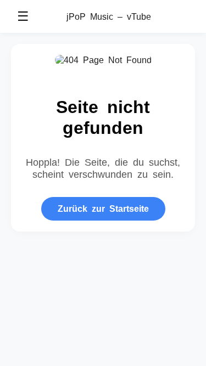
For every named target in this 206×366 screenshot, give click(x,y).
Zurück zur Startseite (103, 208)
